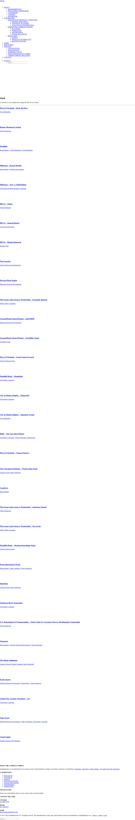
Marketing (17, 30)
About (7, 7)
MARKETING (9, 786)
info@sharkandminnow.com (9, 812)
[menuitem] (69, 12)
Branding (16, 29)
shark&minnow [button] (15, 9)
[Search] (9, 819)
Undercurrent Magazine (19, 55)
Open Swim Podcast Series (19, 54)
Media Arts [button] (12, 36)
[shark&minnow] (67, 2)
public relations (94, 769)
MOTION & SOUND (11, 781)
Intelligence (13, 50)
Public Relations (19, 34)
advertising (85, 769)
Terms (100, 815)
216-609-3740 (4, 802)
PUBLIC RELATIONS (11, 783)
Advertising (17, 32)
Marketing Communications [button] (20, 27)
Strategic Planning (20, 23)
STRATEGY (8, 777)
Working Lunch (15, 52)
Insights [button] (7, 46)
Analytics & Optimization (23, 25)
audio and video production (111, 769)
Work (6, 43)
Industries (8, 45)
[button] (7, 61)
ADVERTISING (9, 785)
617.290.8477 (4, 807)
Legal (105, 815)
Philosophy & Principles (18, 11)
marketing (78, 769)
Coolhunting (14, 48)
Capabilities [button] (9, 18)
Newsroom (12, 16)
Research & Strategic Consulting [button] (23, 20)
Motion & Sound (19, 41)
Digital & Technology (21, 39)
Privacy (95, 815)
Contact (8, 57)
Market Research (20, 21)
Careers (11, 14)
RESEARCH (8, 776)
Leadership (13, 13)
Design (15, 38)
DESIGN (7, 779)
